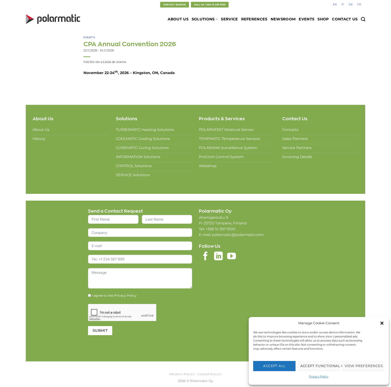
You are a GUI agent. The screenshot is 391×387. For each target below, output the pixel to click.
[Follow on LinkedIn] (218, 257)
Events (306, 19)
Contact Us (345, 19)
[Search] (363, 19)
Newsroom (283, 19)
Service (229, 19)
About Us (178, 19)
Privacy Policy (318, 376)
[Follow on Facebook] (205, 257)
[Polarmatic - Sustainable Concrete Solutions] (53, 19)
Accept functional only (320, 366)
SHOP (323, 19)
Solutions (203, 19)
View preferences (364, 366)
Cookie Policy (209, 374)
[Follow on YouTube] (231, 257)
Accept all (274, 366)
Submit (100, 330)
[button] (382, 323)
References (254, 19)
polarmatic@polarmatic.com (238, 235)
